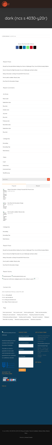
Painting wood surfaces (22, 314)
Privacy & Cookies (25, 431)
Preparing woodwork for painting (36, 314)
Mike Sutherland (6, 36)
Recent (38, 186)
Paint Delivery (6, 150)
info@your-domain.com (10, 299)
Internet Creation (28, 437)
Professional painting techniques (10, 317)
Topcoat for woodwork (37, 317)
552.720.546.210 (9, 297)
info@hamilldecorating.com (44, 343)
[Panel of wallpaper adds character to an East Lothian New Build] (18, 279)
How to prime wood (17, 312)
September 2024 (7, 102)
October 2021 (6, 109)
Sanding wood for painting (25, 317)
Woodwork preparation (36, 319)
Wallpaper (46, 317)
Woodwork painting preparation (22, 319)
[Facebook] (35, 366)
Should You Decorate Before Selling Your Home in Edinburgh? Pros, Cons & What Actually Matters (26, 66)
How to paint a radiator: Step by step (11, 77)
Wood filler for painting (8, 319)
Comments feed (6, 169)
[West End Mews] (6, 276)
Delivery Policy (42, 431)
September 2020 (7, 128)
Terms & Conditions (34, 431)
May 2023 (5, 106)
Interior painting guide (29, 312)
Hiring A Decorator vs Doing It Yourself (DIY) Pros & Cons (16, 73)
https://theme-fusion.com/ (11, 302)
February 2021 (6, 121)
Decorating (5, 143)
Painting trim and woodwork (9, 314)
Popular (14, 186)
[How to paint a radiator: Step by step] (5, 212)
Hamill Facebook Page (43, 345)
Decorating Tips (6, 147)
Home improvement (7, 312)
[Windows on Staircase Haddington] (36, 280)
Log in (4, 161)
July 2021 (5, 113)
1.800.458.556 (9, 295)
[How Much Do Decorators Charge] (5, 203)
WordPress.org (6, 173)
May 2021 (5, 117)
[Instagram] (38, 366)
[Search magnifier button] (48, 179)
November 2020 (6, 124)
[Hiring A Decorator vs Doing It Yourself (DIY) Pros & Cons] (5, 190)
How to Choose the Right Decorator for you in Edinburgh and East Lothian (20, 70)
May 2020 (5, 132)
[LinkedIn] (40, 366)
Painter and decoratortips (41, 312)
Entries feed (5, 165)
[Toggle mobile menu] (49, 3)
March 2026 (5, 98)
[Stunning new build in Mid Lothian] (19, 276)
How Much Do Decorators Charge (11, 81)
